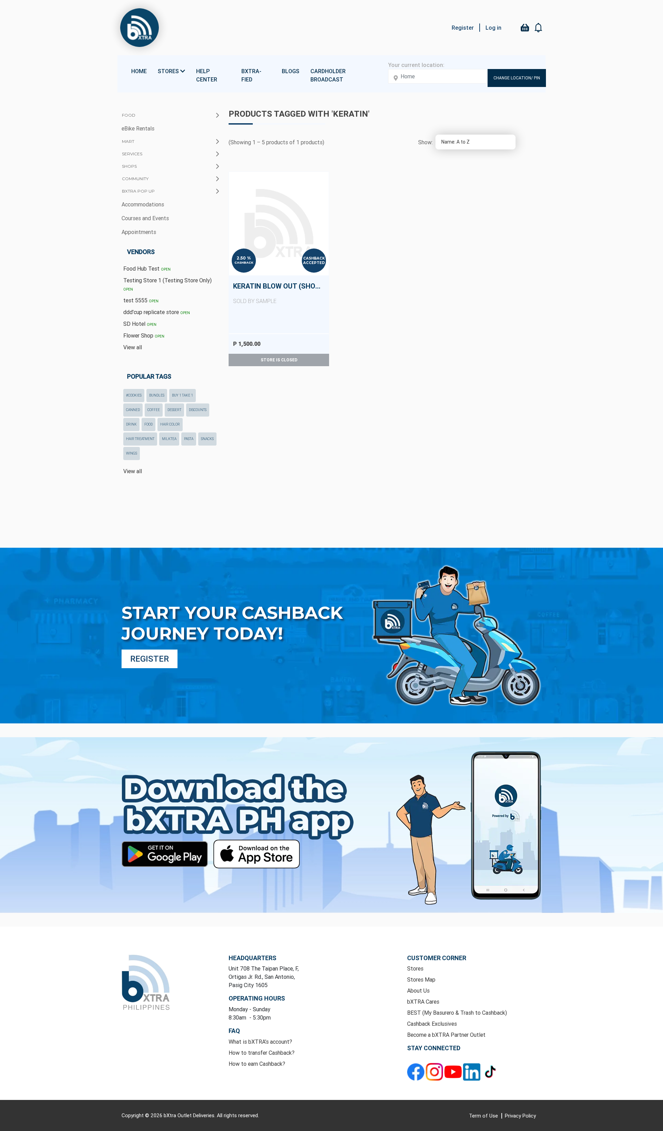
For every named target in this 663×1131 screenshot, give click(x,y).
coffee (153, 410)
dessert (174, 410)
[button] (539, 27)
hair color (170, 424)
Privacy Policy (520, 1115)
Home (139, 71)
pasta (188, 439)
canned (133, 410)
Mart (128, 141)
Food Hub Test (147, 268)
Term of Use (484, 1115)
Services (132, 153)
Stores (415, 968)
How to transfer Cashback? (262, 1052)
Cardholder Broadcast (328, 75)
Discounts (197, 410)
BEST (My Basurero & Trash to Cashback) (457, 1012)
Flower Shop (143, 335)
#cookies (134, 395)
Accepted (314, 263)
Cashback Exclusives (432, 1023)
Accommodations (143, 204)
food (148, 424)
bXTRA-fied (251, 75)
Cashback (243, 262)
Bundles (156, 395)
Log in (493, 27)
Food (128, 115)
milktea (169, 439)
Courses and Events (145, 218)
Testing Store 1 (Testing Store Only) (167, 284)
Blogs (290, 71)
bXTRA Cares (423, 1001)
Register (463, 27)
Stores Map (421, 979)
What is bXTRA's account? (260, 1041)
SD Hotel (139, 323)
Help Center (206, 75)
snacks (207, 439)
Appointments (139, 231)
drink (131, 424)
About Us (418, 990)
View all (132, 347)
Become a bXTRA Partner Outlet (446, 1034)
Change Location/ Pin (516, 77)
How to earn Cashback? (257, 1063)
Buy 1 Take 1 (182, 395)
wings (131, 453)
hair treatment (140, 439)
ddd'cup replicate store (156, 312)
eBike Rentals (138, 128)
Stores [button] (169, 71)
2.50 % (244, 258)
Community (135, 178)
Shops (129, 166)
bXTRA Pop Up (138, 191)
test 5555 (140, 300)
